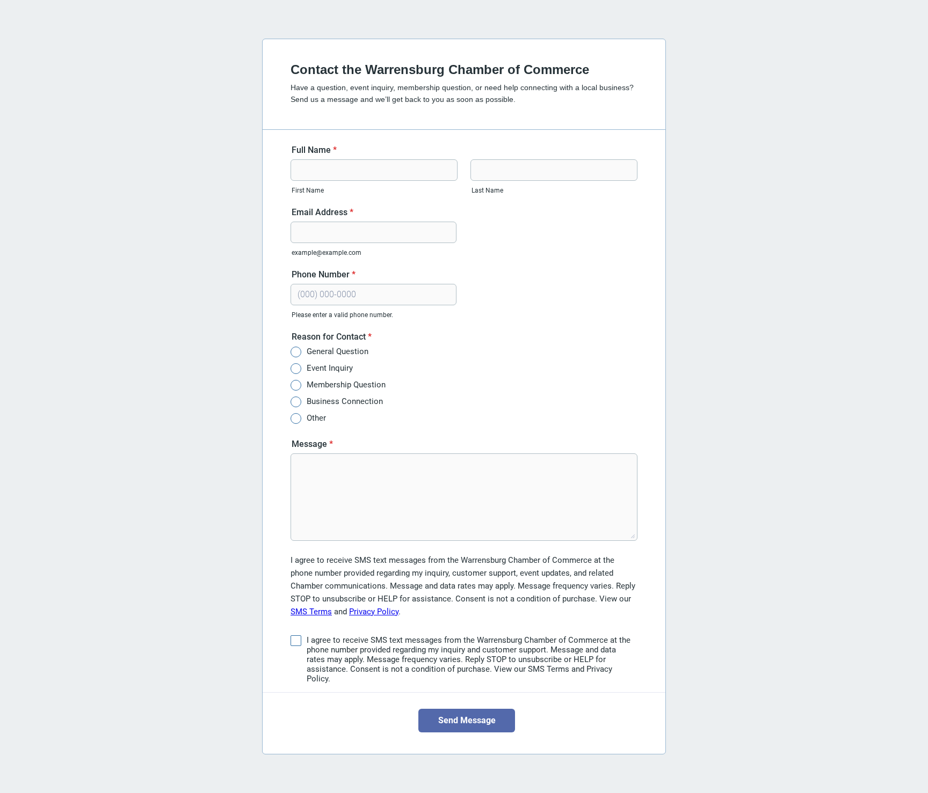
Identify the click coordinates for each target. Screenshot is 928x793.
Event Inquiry (330, 368)
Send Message (467, 720)
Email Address (322, 212)
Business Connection (345, 401)
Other (316, 418)
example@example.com (326, 252)
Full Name (314, 150)
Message (312, 444)
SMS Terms (311, 611)
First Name (308, 190)
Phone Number (324, 274)
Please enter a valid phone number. (342, 315)
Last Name (487, 190)
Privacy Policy (373, 611)
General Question (337, 351)
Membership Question (346, 385)
